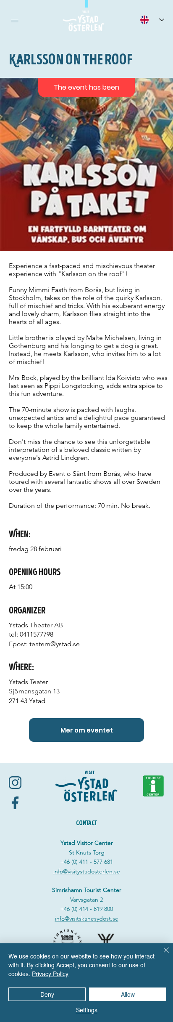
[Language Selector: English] (152, 19)
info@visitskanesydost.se (86, 918)
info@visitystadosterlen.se (86, 871)
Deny (47, 994)
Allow (128, 994)
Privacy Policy (50, 973)
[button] (14, 21)
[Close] (161, 955)
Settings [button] (86, 1010)
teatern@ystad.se (54, 644)
